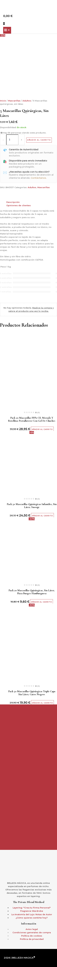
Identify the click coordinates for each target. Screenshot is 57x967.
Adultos (26, 101)
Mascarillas (14, 101)
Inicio (3, 101)
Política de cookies (31, 936)
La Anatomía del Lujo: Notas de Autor (31, 914)
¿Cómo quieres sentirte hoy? (32, 918)
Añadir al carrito (39, 140)
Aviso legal (32, 929)
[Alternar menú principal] (7, 30)
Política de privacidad (32, 939)
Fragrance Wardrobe (31, 911)
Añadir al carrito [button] (42, 429)
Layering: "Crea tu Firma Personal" (32, 908)
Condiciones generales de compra (32, 932)
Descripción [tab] (13, 202)
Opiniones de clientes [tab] (18, 205)
